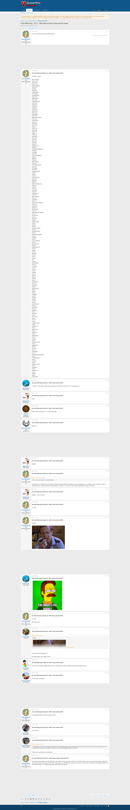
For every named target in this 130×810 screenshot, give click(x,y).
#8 (108, 471)
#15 (108, 660)
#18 (108, 724)
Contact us (82, 806)
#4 (108, 393)
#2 (108, 70)
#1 (108, 31)
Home (23, 10)
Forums (29, 10)
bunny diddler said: (37, 635)
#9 (108, 489)
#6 (108, 420)
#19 (108, 737)
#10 (108, 502)
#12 (108, 575)
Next (33, 28)
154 (29, 28)
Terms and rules (89, 806)
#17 (108, 709)
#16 (108, 672)
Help (102, 806)
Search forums (30, 12)
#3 (108, 380)
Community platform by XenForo (65, 808)
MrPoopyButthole (26, 25)
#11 (108, 517)
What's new (37, 10)
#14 (108, 628)
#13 (108, 613)
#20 (108, 755)
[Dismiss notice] (108, 16)
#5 (108, 405)
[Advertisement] (65, 57)
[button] (41, 10)
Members (45, 10)
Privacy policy (97, 806)
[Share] (106, 31)
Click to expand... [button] (70, 647)
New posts (23, 12)
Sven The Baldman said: (38, 477)
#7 (108, 458)
